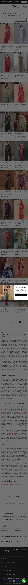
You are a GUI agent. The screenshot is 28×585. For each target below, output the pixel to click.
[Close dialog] (27, 285)
